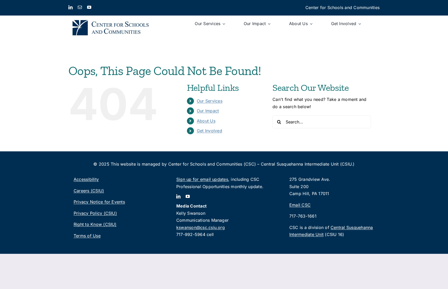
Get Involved (209, 130)
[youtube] (89, 7)
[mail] (80, 7)
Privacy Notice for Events (99, 201)
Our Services (209, 100)
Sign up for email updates (202, 179)
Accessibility (86, 179)
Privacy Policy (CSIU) (95, 213)
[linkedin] (70, 7)
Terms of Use (87, 235)
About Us (206, 120)
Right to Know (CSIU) (95, 224)
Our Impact (208, 110)
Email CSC (300, 205)
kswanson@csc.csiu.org (200, 227)
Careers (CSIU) (89, 190)
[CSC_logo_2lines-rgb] (110, 17)
